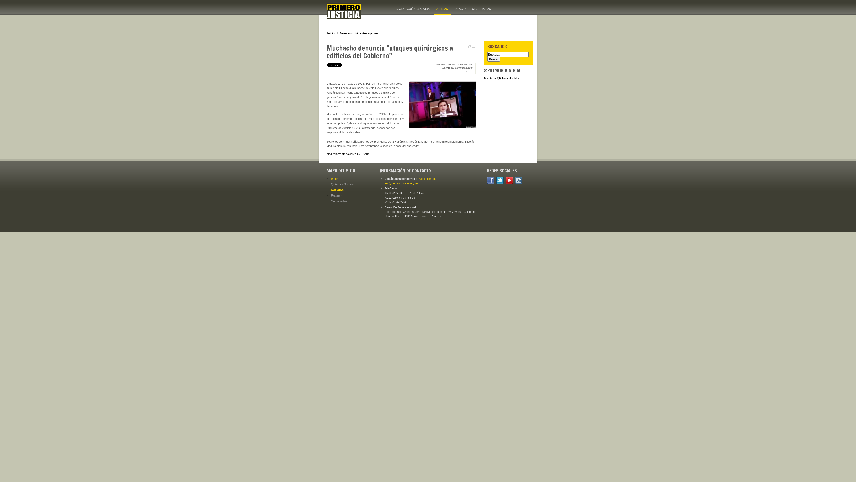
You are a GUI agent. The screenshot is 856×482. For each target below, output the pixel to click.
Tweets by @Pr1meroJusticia (501, 78)
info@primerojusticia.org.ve (401, 183)
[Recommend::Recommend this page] (473, 46)
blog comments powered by (348, 154)
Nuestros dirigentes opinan (359, 33)
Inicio (331, 33)
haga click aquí (428, 178)
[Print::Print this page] (469, 46)
